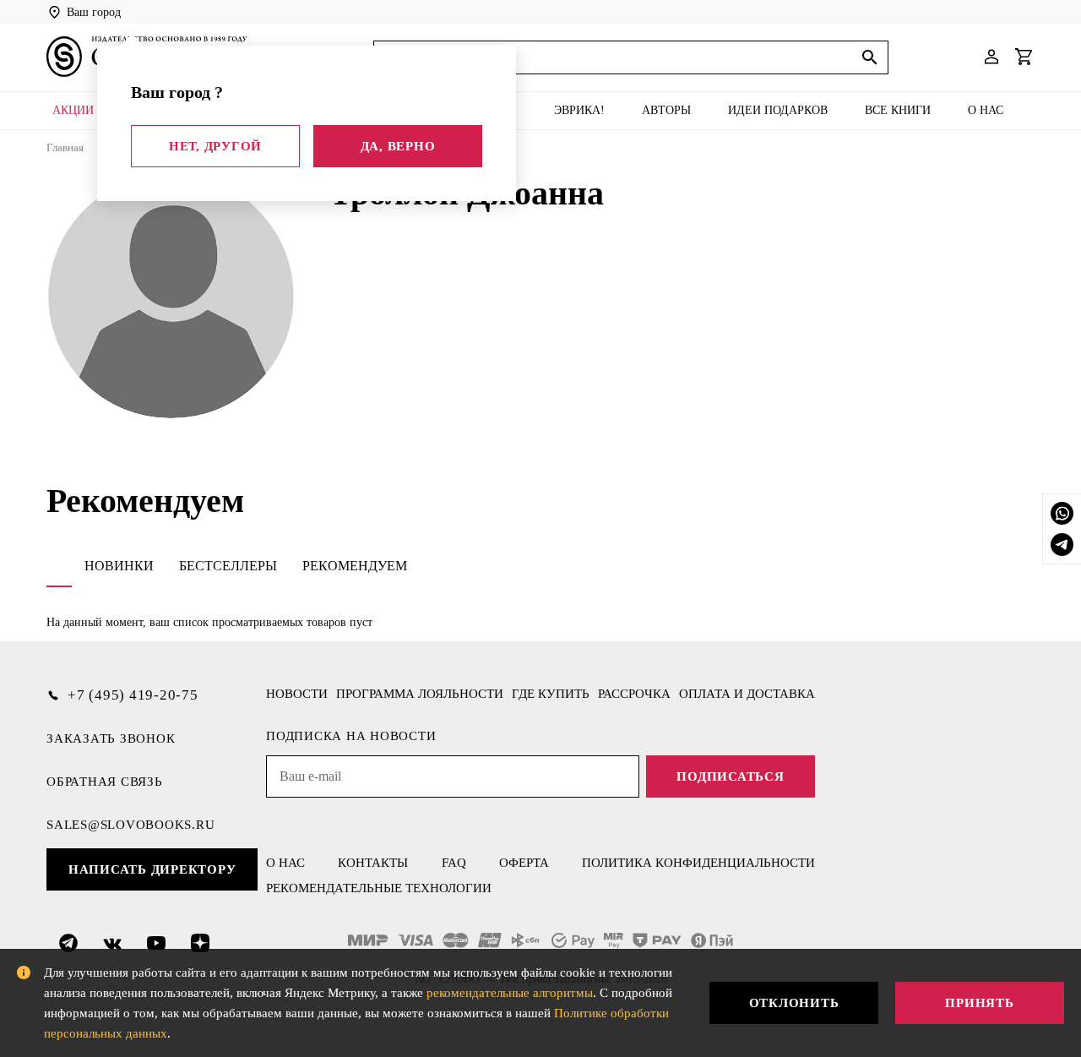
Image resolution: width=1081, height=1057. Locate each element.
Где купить (550, 693)
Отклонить (794, 1003)
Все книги (898, 110)
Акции (73, 110)
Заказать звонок (110, 738)
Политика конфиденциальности (698, 862)
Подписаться (730, 776)
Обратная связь (104, 781)
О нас (985, 110)
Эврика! (579, 110)
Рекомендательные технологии (379, 888)
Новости (297, 693)
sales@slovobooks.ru (130, 824)
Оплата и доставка (747, 693)
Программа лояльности (419, 693)
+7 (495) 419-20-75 (133, 695)
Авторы (666, 110)
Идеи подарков (778, 110)
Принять (979, 1003)
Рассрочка (634, 693)
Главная (65, 147)
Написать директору (152, 869)
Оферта (524, 862)
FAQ (454, 862)
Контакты (373, 862)
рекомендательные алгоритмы (509, 993)
